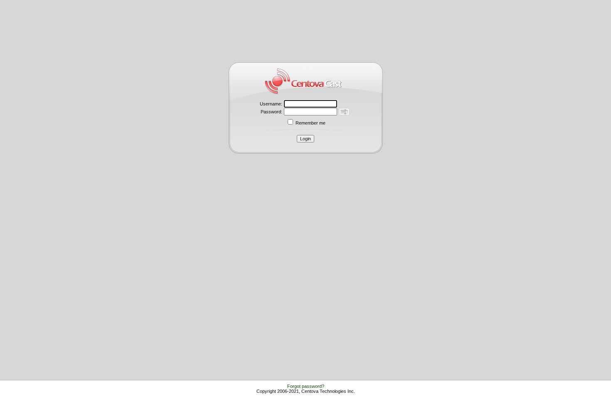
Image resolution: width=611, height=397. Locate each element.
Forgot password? (305, 386)
